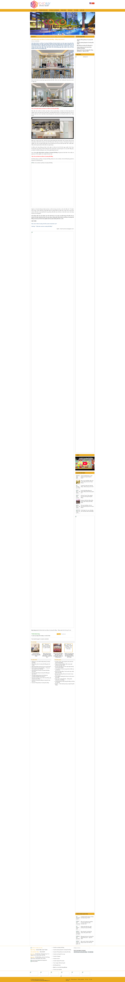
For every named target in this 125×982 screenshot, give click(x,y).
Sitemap (67, 980)
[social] (42, 960)
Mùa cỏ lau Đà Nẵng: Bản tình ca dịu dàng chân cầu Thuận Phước (87, 481)
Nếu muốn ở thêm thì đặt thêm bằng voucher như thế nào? (87, 942)
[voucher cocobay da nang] (85, 516)
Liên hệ (82, 10)
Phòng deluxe (74, 979)
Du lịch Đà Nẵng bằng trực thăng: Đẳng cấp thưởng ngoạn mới (87, 491)
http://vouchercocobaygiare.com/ (67, 228)
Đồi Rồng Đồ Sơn (57, 965)
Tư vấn (76, 10)
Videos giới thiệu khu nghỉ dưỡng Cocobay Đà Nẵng (86, 927)
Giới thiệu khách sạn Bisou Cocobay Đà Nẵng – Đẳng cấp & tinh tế (52, 630)
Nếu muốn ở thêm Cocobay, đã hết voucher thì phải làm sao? (44, 223)
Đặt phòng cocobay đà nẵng (80, 952)
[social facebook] (34, 960)
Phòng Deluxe (43, 10)
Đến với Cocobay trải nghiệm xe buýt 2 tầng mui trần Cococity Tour (87, 922)
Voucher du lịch (56, 958)
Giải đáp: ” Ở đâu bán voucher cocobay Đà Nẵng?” (41, 226)
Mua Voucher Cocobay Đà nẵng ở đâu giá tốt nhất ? (86, 932)
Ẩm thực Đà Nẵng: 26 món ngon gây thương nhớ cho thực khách (87, 506)
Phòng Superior (54, 10)
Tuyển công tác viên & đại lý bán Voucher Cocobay (84, 48)
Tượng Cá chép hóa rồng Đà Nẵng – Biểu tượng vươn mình (87, 486)
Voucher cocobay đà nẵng (58, 947)
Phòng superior (81, 979)
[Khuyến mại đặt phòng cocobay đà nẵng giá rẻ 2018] (62, 23)
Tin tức (70, 10)
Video (77, 455)
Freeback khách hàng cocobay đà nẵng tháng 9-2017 (87, 917)
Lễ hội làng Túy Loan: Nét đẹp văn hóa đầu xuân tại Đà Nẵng (87, 511)
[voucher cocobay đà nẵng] (52, 232)
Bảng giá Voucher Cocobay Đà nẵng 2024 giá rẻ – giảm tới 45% (87, 937)
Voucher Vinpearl (56, 956)
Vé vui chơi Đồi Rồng (59, 967)
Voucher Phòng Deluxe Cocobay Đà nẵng (61, 951)
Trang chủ (34, 10)
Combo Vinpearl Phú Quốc (58, 960)
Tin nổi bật (90, 952)
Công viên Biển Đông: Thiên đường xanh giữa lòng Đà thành (86, 476)
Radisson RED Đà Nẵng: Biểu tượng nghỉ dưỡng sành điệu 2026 (87, 501)
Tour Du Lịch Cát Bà (57, 969)
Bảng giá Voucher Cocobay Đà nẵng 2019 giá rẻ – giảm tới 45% (85, 50)
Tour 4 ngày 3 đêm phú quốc (59, 962)
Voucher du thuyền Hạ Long (59, 954)
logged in (39, 638)
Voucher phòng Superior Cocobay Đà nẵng (62, 949)
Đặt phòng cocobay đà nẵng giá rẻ (84, 45)
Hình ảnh (63, 10)
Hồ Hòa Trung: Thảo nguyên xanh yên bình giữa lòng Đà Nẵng (87, 496)
